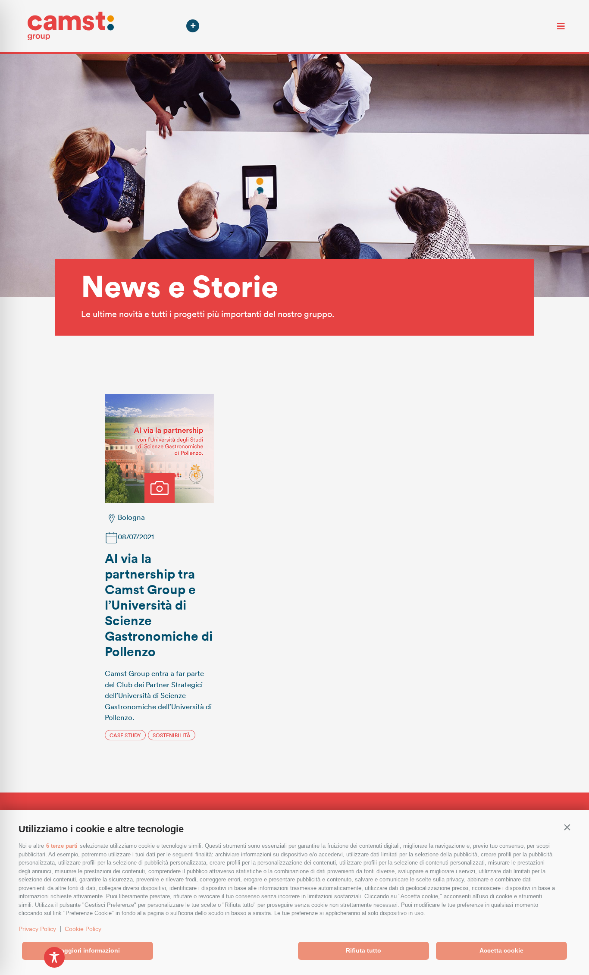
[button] (567, 827)
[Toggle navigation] (561, 26)
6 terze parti (62, 846)
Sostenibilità (172, 735)
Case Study (125, 735)
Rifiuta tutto (363, 950)
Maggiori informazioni (88, 950)
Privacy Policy (37, 928)
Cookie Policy (83, 928)
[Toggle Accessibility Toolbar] (54, 957)
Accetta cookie (501, 950)
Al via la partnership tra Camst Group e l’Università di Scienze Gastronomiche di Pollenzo (159, 605)
